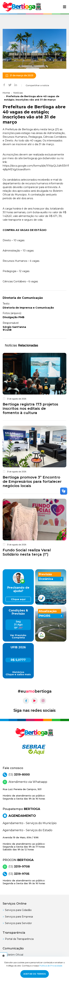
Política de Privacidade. (51, 965)
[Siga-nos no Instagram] (43, 701)
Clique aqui (18, 599)
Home (6, 92)
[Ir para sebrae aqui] (34, 749)
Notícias (18, 92)
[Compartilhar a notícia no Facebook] (4, 85)
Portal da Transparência (19, 939)
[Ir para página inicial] (22, 7)
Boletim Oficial (14, 954)
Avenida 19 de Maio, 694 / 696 (24, 843)
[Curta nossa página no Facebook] (26, 701)
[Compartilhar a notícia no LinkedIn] (15, 85)
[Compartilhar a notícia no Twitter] (10, 85)
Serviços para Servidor (18, 923)
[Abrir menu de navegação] (64, 7)
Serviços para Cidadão (18, 910)
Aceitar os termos (34, 974)
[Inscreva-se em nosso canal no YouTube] (34, 701)
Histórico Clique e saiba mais (18, 673)
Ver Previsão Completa (18, 636)
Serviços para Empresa (19, 916)
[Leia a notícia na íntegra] (34, 384)
